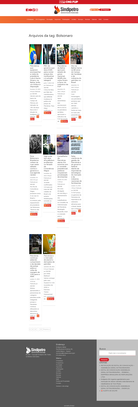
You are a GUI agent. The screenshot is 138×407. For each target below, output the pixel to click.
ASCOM (34, 94)
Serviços (80, 19)
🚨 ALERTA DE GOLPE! (109, 391)
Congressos (59, 363)
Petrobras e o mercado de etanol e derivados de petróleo (49, 260)
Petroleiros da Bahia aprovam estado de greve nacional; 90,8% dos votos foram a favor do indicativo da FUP (62, 76)
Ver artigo (47, 113)
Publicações (66, 19)
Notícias (87, 19)
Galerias (94, 19)
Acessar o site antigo (62, 386)
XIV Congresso (40, 19)
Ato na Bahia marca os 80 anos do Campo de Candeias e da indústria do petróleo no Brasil (76, 74)
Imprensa (57, 19)
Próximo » (46, 329)
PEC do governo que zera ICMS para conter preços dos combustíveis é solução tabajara (49, 73)
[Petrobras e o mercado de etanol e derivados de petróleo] (49, 244)
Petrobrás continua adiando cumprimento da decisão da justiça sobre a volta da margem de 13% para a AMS (35, 266)
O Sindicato (30, 19)
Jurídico (73, 19)
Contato (105, 19)
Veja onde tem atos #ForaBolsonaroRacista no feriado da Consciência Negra (49, 163)
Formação (50, 19)
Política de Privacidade (63, 381)
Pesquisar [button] (104, 360)
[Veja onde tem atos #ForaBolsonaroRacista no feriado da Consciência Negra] (49, 145)
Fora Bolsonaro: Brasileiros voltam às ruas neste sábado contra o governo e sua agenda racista (35, 165)
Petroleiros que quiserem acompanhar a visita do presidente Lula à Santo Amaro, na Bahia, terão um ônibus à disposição (35, 76)
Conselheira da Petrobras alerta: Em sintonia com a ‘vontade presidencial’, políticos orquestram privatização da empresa (62, 166)
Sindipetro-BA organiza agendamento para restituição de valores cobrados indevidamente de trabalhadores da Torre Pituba (117, 381)
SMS (100, 19)
